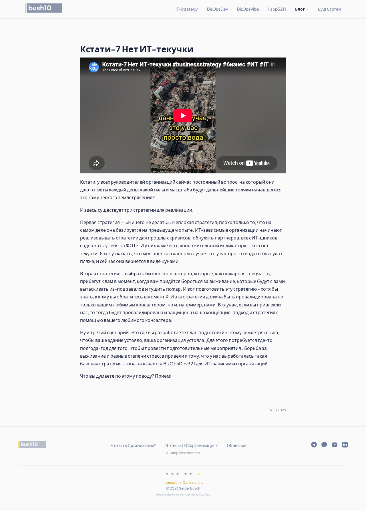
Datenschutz (193, 482)
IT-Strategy (187, 8)
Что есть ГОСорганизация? (191, 445)
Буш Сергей (329, 8)
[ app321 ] (277, 8)
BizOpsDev (217, 8)
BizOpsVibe (248, 8)
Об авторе (236, 445)
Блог (300, 8)
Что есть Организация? (133, 445)
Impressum (172, 482)
